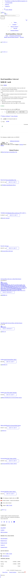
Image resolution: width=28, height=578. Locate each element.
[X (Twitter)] (12, 522)
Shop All (15, 28)
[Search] (3, 17)
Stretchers (22, 37)
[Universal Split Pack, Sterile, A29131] (14, 476)
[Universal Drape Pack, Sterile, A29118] (14, 443)
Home (15, 22)
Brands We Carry (4, 540)
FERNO (5, 85)
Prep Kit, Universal (4, 245)
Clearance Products (14, 30)
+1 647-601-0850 (8, 2)
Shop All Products (4, 538)
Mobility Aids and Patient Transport (11, 37)
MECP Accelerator (4, 532)
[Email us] (4, 522)
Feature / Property (4, 283)
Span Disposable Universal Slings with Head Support (11, 323)
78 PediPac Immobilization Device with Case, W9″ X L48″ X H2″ (14, 212)
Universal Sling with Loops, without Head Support (11, 278)
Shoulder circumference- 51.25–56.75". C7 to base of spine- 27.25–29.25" (13, 289)
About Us (7, 4)
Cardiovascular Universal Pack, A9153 (8, 359)
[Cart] (26, 20)
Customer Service (4, 547)
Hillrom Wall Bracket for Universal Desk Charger (11, 425)
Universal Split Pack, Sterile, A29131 (8, 491)
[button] (13, 182)
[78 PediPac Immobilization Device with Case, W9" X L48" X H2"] (14, 198)
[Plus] (5, 111)
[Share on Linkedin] (8, 121)
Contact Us (7, 6)
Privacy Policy (5, 572)
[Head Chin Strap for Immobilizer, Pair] (14, 165)
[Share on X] (6, 121)
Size (1, 281)
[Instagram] (7, 522)
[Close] (0, 575)
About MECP (3, 527)
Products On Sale (4, 542)
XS (4, 282)
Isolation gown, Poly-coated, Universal (8, 392)
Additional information (14, 141)
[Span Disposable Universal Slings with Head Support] (14, 308)
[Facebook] (2, 522)
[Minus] (5, 112)
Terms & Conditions (12, 572)
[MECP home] (5, 511)
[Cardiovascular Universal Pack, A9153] (14, 344)
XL (3, 282)
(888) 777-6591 (9, 505)
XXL (6, 282)
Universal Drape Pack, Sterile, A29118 (8, 458)
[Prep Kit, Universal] (14, 231)
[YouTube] (14, 522)
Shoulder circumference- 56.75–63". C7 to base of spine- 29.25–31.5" (13, 290)
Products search (4, 15)
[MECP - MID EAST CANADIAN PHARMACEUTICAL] (4, 13)
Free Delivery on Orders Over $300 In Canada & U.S (16, 0)
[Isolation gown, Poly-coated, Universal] (14, 377)
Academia (2, 530)
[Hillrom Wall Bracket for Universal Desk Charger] (14, 410)
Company (14, 24)
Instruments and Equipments (15, 35)
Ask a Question (14, 116)
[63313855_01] (5, 46)
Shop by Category (14, 26)
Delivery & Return (6, 116)
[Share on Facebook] (7, 121)
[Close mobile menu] (0, 577)
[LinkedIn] (9, 522)
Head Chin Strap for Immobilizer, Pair (8, 179)
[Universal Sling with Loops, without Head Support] (14, 264)
